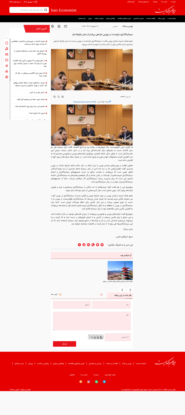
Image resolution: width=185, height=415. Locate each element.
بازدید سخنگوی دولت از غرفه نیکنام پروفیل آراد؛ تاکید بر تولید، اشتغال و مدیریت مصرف (30, 84)
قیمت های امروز (110, 375)
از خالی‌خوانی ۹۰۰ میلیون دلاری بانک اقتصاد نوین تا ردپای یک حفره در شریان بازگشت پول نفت (30, 63)
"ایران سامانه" (14, 389)
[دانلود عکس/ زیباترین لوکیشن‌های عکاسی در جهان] (120, 270)
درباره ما (173, 2)
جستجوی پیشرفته (143, 2)
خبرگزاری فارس (122, 236)
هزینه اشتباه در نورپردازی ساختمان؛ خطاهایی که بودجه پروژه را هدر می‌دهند (29, 42)
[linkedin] (87, 245)
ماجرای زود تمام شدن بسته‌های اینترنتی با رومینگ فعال (30, 52)
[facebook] (78, 245)
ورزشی (90, 18)
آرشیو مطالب (130, 2)
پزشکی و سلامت (98, 18)
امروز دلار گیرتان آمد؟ (37, 113)
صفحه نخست (171, 18)
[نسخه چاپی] (52, 26)
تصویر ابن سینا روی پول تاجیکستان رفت (30, 106)
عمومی (115, 26)
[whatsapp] (92, 245)
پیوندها (155, 2)
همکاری (72, 375)
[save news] (59, 26)
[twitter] (97, 245)
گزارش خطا (54, 294)
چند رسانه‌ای (81, 18)
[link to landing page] (165, 10)
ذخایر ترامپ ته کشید (37, 92)
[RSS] (80, 381)
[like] (102, 295)
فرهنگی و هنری (110, 18)
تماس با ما (164, 2)
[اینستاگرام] (88, 381)
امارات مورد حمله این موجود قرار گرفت (31, 99)
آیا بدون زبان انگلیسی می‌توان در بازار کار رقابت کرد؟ (31, 74)
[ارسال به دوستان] (65, 26)
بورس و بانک (161, 18)
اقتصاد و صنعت (150, 18)
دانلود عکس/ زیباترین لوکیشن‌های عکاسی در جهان (118, 281)
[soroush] (83, 245)
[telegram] (103, 245)
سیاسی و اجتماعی (138, 18)
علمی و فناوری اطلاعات (124, 18)
